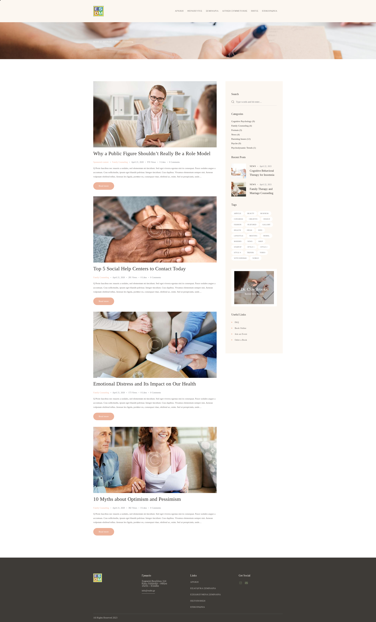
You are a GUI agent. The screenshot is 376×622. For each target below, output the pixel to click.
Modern (237, 241)
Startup (237, 247)
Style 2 (263, 247)
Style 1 (251, 247)
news (249, 241)
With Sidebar (240, 258)
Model (266, 236)
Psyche (234, 143)
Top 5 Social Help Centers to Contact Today (139, 269)
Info (260, 230)
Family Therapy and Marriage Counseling (261, 191)
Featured (251, 224)
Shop (260, 241)
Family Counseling (120, 162)
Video (262, 252)
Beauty (250, 213)
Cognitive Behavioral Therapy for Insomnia (262, 172)
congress (238, 219)
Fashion (237, 224)
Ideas (249, 230)
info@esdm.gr (148, 590)
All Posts (107, 41)
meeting (253, 236)
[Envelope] (246, 583)
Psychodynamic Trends (242, 148)
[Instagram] (241, 583)
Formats (235, 130)
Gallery (266, 224)
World (255, 258)
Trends (250, 252)
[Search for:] (254, 102)
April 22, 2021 (266, 166)
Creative (253, 219)
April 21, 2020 (137, 162)
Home (96, 41)
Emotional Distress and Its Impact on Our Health (144, 384)
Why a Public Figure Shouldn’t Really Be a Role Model (151, 153)
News (233, 134)
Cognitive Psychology (241, 121)
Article (237, 213)
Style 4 (237, 252)
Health (237, 230)
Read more (104, 186)
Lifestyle (238, 236)
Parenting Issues (238, 139)
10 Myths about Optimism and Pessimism (137, 499)
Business (264, 213)
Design (266, 219)
